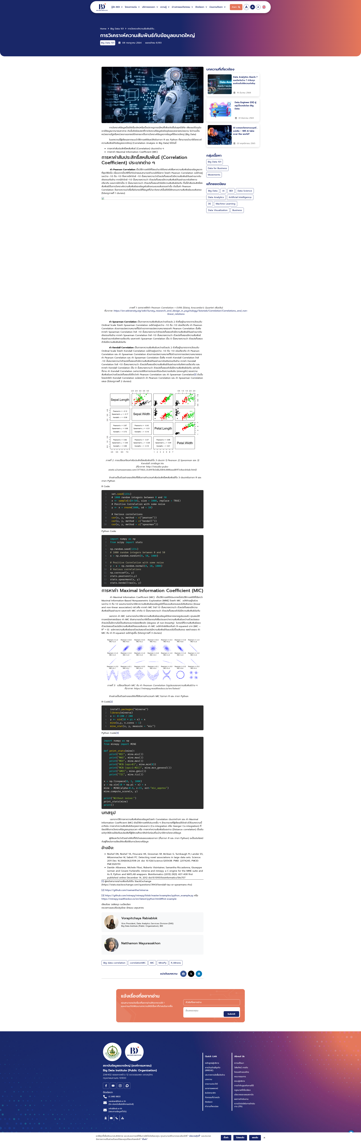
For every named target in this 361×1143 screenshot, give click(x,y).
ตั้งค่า (226, 1137)
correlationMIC (138, 963)
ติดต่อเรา (209, 1101)
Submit (231, 1014)
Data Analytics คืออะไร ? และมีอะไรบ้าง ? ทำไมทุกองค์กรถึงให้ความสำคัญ (245, 80)
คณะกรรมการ (240, 1076)
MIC (152, 963)
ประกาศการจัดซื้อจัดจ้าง (215, 1074)
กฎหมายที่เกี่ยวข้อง (242, 1090)
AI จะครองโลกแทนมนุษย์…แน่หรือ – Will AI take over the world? (245, 131)
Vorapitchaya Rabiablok (139, 918)
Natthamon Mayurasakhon (140, 943)
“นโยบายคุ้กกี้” (194, 1136)
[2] (111, 701)
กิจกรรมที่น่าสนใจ (212, 1097)
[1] (195, 374)
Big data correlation (114, 963)
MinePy (162, 963)
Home (103, 28)
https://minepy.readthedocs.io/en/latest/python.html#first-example (139, 899)
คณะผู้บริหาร (239, 1081)
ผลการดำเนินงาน (241, 1099)
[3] (117, 733)
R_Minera (176, 963)
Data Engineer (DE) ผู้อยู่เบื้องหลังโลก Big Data (245, 105)
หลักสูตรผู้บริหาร (212, 1063)
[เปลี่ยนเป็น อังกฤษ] (264, 7)
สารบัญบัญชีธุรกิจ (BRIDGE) (212, 1069)
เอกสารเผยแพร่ (211, 1088)
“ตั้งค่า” (144, 1139)
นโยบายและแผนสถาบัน (244, 1094)
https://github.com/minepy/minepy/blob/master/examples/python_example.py (149, 895)
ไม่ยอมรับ (240, 1137)
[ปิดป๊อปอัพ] (264, 1138)
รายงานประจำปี (211, 1083)
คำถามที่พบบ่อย (211, 1106)
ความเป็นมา (239, 1063)
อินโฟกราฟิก (210, 1092)
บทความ (208, 1079)
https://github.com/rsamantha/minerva (126, 890)
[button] (117, 7)
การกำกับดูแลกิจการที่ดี (244, 1085)
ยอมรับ (255, 1137)
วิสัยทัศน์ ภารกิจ (241, 1067)
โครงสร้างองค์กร (241, 1072)
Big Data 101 (117, 28)
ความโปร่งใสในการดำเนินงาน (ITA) (244, 1105)
